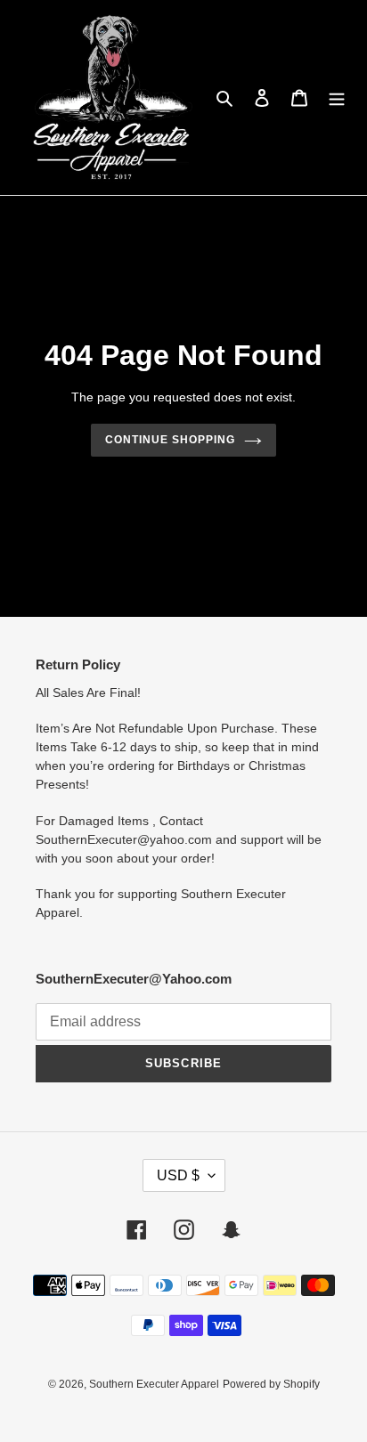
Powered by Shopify (271, 1384)
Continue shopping (170, 439)
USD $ (178, 1175)
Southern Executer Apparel (154, 1384)
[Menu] (336, 97)
